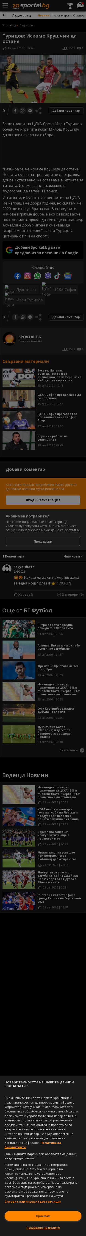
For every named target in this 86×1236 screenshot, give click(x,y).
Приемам (43, 1216)
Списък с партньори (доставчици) (33, 1201)
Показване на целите (43, 1227)
